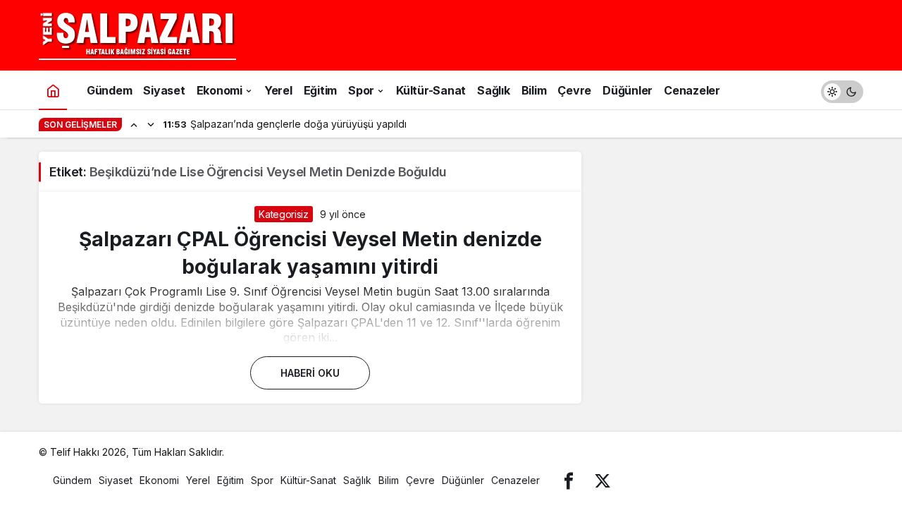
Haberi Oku (310, 373)
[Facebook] (568, 480)
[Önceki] (133, 124)
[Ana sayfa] (53, 90)
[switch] (842, 90)
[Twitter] (602, 480)
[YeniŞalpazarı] (137, 34)
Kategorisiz (283, 214)
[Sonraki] (150, 124)
